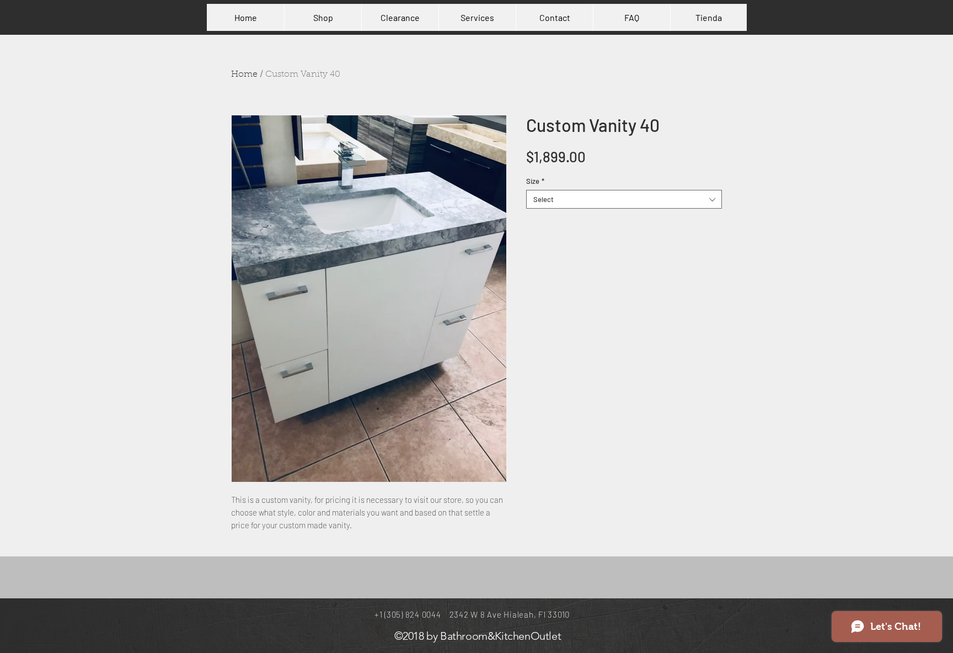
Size (535, 181)
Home (244, 74)
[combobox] (624, 199)
